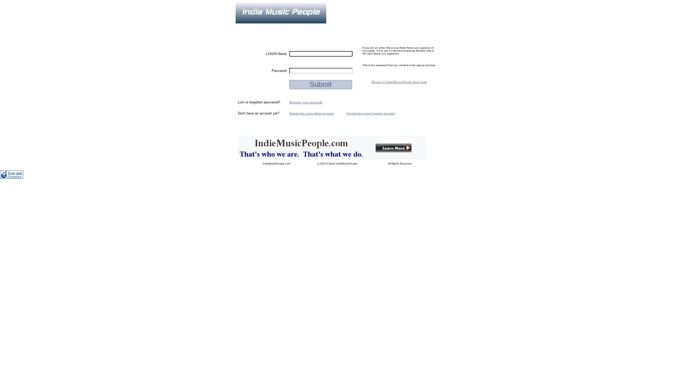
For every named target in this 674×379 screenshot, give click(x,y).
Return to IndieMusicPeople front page (399, 82)
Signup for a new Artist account (311, 113)
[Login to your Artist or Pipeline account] (296, 27)
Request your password (305, 102)
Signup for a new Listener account (370, 113)
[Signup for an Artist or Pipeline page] (271, 27)
